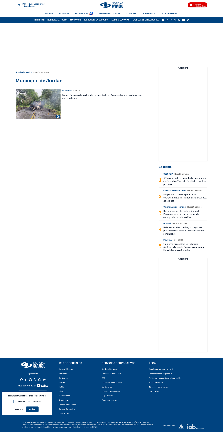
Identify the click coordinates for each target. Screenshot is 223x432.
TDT (103, 378)
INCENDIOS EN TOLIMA (57, 20)
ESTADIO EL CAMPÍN (121, 20)
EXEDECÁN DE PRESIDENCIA (146, 20)
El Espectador (64, 395)
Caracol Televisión (66, 369)
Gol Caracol (63, 378)
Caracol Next (64, 413)
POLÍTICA (49, 13)
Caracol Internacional (67, 404)
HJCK (61, 387)
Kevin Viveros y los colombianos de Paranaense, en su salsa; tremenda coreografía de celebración (181, 214)
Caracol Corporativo (67, 409)
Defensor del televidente (111, 373)
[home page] (111, 5)
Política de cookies (156, 382)
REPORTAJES (149, 13)
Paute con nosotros (109, 400)
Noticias (21, 401)
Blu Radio (63, 373)
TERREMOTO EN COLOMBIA (96, 20)
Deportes (37, 401)
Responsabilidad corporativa (160, 373)
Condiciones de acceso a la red (161, 369)
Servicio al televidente (110, 369)
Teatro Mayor (64, 400)
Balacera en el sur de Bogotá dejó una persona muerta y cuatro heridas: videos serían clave (184, 230)
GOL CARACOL (82, 13)
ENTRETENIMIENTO (169, 13)
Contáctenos (107, 387)
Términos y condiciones (158, 387)
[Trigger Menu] (18, 5)
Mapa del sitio (107, 395)
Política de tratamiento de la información (165, 378)
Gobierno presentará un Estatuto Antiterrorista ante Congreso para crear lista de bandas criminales (184, 247)
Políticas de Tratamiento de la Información (98, 422)
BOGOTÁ (167, 223)
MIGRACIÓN (75, 20)
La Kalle (62, 382)
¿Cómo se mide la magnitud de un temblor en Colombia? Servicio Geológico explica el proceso (185, 181)
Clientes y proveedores (111, 391)
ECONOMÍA (132, 13)
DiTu (61, 391)
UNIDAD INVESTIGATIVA (109, 13)
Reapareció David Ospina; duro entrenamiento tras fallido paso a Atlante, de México (184, 197)
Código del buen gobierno (112, 382)
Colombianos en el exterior (174, 190)
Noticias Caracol (23, 72)
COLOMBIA (64, 13)
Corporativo (154, 391)
